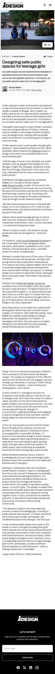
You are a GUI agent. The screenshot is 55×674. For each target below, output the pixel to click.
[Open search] (45, 5)
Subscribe (27, 657)
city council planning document (33, 241)
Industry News (18, 57)
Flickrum (36, 151)
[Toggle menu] (50, 5)
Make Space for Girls (12, 185)
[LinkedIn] (31, 668)
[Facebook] (18, 668)
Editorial (5, 57)
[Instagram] (37, 668)
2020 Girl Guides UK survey (31, 283)
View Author (36, 90)
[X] (24, 668)
